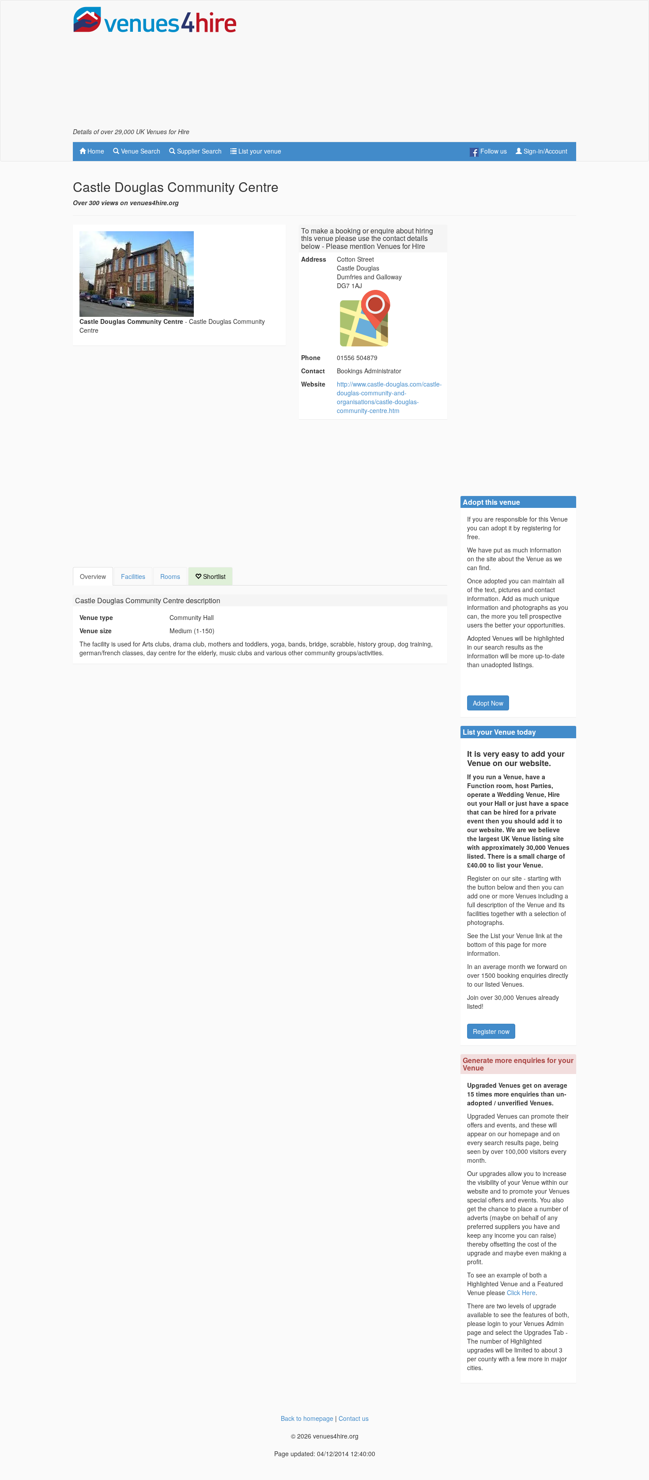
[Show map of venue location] (391, 318)
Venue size (95, 630)
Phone (311, 357)
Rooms (170, 576)
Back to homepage (307, 1418)
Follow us (493, 150)
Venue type (96, 617)
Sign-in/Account (544, 150)
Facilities (133, 576)
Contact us (354, 1418)
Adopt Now (488, 703)
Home (95, 150)
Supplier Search (198, 150)
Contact (313, 370)
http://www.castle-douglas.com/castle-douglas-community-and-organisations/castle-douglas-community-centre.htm (389, 397)
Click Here (521, 1292)
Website (313, 383)
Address (313, 259)
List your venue (259, 150)
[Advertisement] (415, 66)
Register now (491, 1031)
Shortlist (213, 576)
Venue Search (139, 150)
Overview (93, 576)
